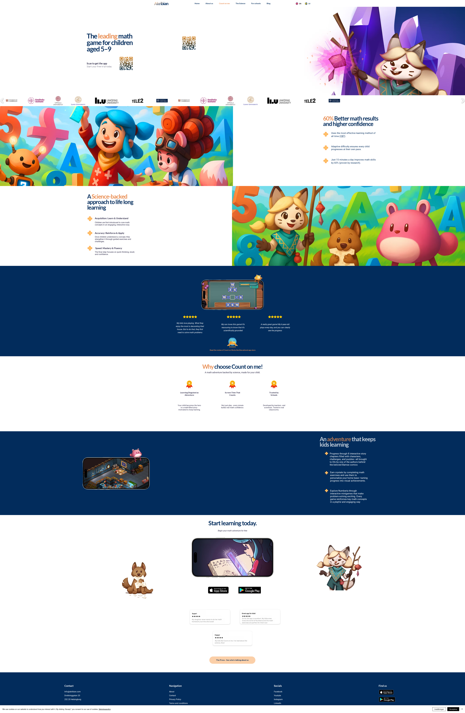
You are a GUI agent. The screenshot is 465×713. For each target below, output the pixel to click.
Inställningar (439, 709)
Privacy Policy (175, 699)
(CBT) (342, 136)
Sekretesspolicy (105, 709)
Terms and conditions (178, 703)
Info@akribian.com (72, 691)
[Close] (462, 709)
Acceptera (453, 709)
